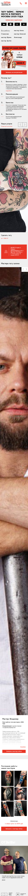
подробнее (9, 90)
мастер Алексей (20, 34)
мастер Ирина (6, 37)
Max (12, 252)
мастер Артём (6, 41)
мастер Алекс (19, 30)
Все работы (5, 30)
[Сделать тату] (14, 180)
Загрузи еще (14, 821)
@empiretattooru (15, 250)
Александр (18, 37)
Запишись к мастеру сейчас (14, 829)
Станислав (5, 34)
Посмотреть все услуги (6, 126)
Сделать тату (6, 235)
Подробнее (23, 746)
